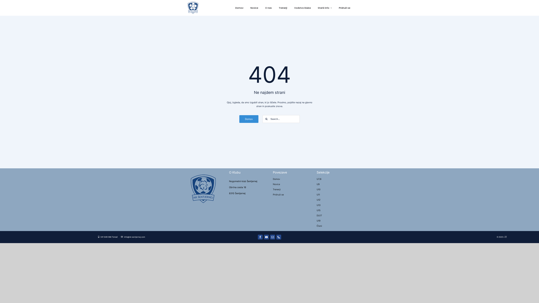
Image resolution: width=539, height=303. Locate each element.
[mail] (272, 237)
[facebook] (260, 237)
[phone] (278, 237)
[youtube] (266, 237)
